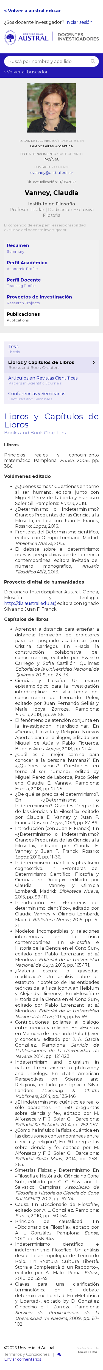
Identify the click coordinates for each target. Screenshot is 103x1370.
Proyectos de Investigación (39, 299)
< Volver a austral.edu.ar (32, 10)
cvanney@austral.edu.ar (51, 172)
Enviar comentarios (22, 1359)
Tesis (14, 349)
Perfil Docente (24, 282)
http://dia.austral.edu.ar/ (29, 603)
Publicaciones (23, 317)
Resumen (18, 248)
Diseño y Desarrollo (88, 1348)
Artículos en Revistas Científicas (42, 380)
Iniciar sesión (79, 22)
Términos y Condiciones (26, 1354)
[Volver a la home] (51, 42)
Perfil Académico (27, 265)
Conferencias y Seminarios (36, 396)
